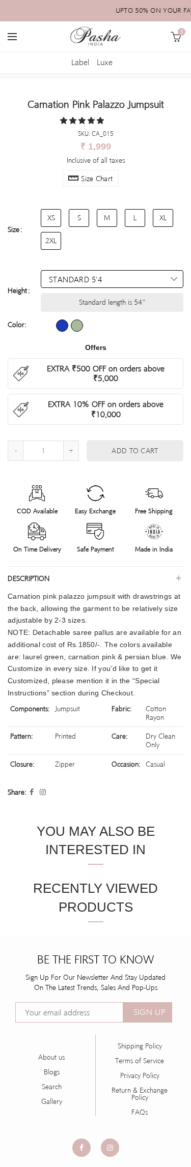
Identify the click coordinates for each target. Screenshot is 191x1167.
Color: (17, 324)
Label (80, 62)
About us (51, 1057)
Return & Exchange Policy (140, 1093)
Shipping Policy (140, 1046)
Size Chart (97, 178)
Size (13, 229)
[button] (83, 120)
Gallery (51, 1101)
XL (163, 218)
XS (51, 218)
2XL (51, 241)
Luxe (105, 62)
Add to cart (135, 451)
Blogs (52, 1072)
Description (28, 578)
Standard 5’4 (75, 279)
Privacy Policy (139, 1075)
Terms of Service (139, 1061)
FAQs (139, 1112)
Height (17, 290)
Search (52, 1087)
